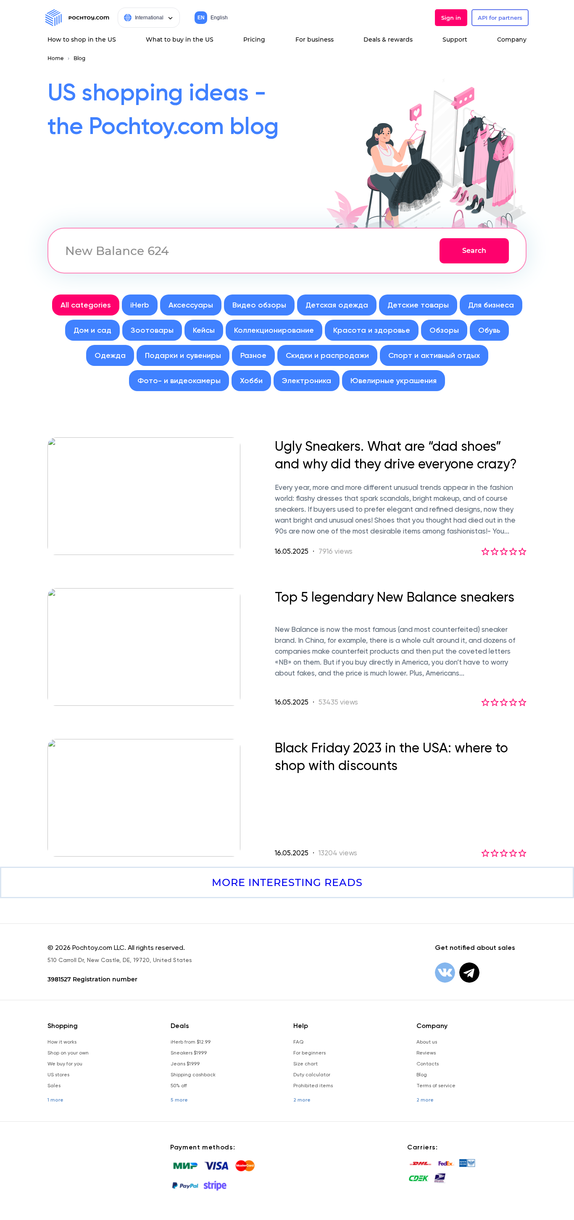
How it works (61, 1042)
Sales (54, 1086)
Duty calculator (311, 1075)
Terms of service (436, 1086)
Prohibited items (313, 1086)
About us (426, 1042)
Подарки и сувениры (183, 355)
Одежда (110, 355)
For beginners (309, 1053)
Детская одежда (336, 305)
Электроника (306, 380)
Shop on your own (68, 1053)
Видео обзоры (259, 305)
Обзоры (444, 330)
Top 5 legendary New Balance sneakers (394, 597)
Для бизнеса (491, 305)
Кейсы (204, 330)
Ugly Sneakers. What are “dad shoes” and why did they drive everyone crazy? (396, 455)
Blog (79, 58)
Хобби (251, 380)
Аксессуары (191, 305)
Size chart (305, 1064)
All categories (86, 305)
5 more (179, 1100)
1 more (55, 1100)
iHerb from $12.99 (191, 1042)
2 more (302, 1100)
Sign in (451, 17)
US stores (58, 1075)
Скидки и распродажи (327, 355)
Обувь (489, 330)
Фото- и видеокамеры (179, 380)
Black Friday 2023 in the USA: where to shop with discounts (391, 756)
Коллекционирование (274, 330)
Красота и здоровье (371, 330)
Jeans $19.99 (185, 1064)
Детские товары (418, 305)
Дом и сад (92, 330)
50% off (179, 1086)
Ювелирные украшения (393, 380)
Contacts (427, 1064)
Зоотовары (152, 330)
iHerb (139, 305)
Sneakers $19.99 (189, 1053)
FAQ (298, 1042)
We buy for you (64, 1064)
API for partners (500, 17)
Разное (253, 355)
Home (55, 58)
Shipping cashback (193, 1075)
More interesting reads (287, 882)
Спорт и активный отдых (434, 355)
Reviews (426, 1053)
